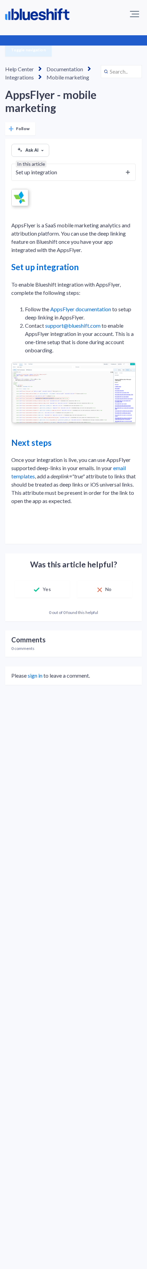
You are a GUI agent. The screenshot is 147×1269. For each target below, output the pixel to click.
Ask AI (32, 150)
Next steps (31, 443)
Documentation (64, 69)
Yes (47, 589)
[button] (134, 14)
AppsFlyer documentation (80, 309)
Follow (22, 128)
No (108, 589)
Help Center (19, 69)
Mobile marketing (67, 77)
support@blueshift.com (73, 325)
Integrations (19, 77)
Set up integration (45, 267)
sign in (35, 675)
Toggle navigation (28, 49)
